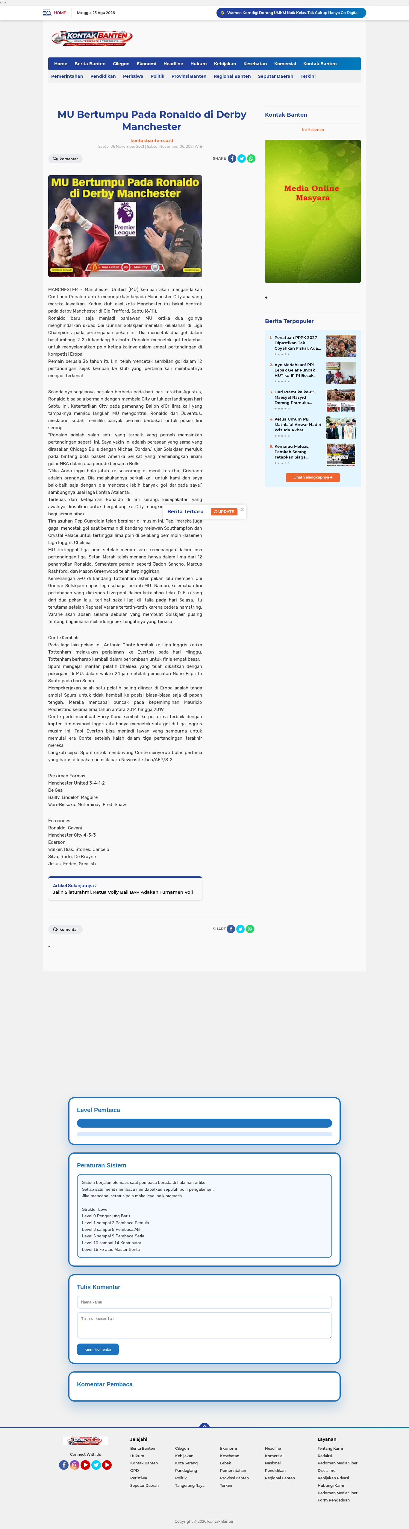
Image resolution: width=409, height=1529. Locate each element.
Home (60, 13)
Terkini (308, 76)
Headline (173, 63)
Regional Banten (232, 76)
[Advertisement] (179, 1013)
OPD (134, 1470)
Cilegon (121, 63)
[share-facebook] (232, 158)
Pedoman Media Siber (338, 1463)
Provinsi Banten (189, 76)
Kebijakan (225, 63)
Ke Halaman (313, 129)
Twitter (98, 1472)
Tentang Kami (330, 1448)
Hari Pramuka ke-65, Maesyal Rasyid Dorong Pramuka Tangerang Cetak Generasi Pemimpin (295, 397)
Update (225, 511)
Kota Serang (186, 1463)
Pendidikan (103, 76)
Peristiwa (133, 76)
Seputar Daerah (275, 76)
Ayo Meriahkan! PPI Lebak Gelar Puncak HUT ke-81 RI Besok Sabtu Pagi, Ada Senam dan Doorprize (296, 370)
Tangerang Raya (190, 1485)
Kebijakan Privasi (333, 1478)
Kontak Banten (320, 63)
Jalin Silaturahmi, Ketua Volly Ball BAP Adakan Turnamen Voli (123, 892)
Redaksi (325, 1456)
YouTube (89, 1472)
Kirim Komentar (97, 1349)
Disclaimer (327, 1470)
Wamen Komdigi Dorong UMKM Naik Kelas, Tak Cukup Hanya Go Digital (292, 12)
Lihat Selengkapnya (311, 477)
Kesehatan (255, 63)
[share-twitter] (241, 158)
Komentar (68, 159)
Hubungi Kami (331, 1485)
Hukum (198, 63)
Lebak (225, 1463)
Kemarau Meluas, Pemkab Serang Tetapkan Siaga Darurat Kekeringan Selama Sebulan (294, 452)
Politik (157, 76)
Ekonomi (146, 63)
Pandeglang (186, 1470)
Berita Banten (90, 63)
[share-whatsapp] (251, 158)
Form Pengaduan (334, 1500)
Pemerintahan (67, 76)
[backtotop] (204, 1428)
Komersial (285, 63)
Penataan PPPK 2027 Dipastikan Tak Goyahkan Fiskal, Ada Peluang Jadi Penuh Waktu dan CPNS (296, 343)
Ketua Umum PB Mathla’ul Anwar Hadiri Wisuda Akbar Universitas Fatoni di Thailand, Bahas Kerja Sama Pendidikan (298, 425)
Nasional (273, 1463)
